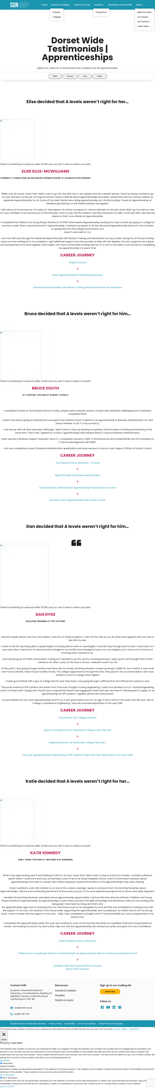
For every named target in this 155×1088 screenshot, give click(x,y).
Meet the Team (144, 12)
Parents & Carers (82, 4)
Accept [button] (116, 1029)
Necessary (8, 1063)
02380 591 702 (21, 1014)
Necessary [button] (5, 1060)
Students (98, 4)
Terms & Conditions (87, 1023)
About (139, 4)
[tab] (55, 76)
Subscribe (110, 991)
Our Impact (142, 17)
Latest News (143, 26)
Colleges (57, 17)
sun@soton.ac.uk (23, 1007)
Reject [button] (124, 1029)
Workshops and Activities (120, 4)
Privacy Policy (55, 1023)
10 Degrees (117, 1023)
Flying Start (101, 12)
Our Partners (143, 21)
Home (44, 4)
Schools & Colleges (60, 4)
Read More (134, 1029)
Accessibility (70, 1023)
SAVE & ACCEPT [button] (7, 1086)
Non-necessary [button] (7, 1075)
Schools (56, 12)
